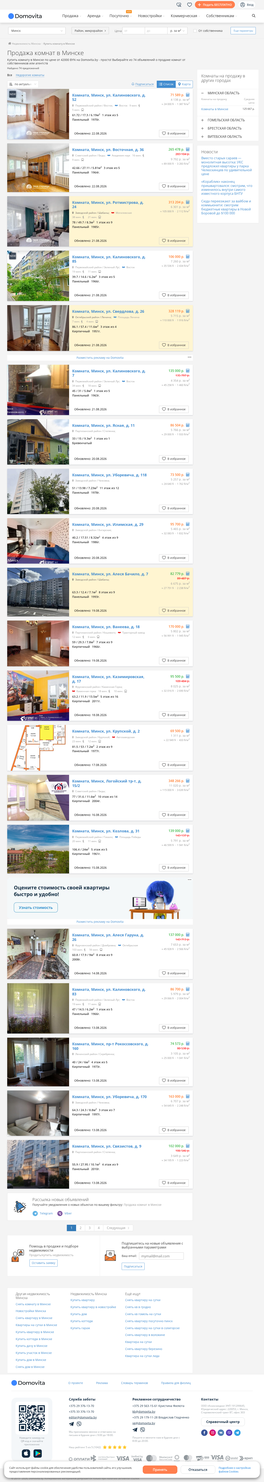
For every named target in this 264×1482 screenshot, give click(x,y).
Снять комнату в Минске (33, 1304)
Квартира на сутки (138, 1342)
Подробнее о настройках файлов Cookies (235, 1469)
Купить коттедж (82, 1321)
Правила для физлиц (176, 1383)
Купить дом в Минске (31, 1360)
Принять (160, 1469)
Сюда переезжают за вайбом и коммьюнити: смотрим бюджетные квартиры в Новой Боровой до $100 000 (226, 207)
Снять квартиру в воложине (145, 1335)
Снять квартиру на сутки (142, 1300)
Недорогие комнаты (30, 75)
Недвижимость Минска (26, 43)
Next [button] (64, 114)
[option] (38, 114)
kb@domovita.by (143, 1411)
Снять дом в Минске (30, 1367)
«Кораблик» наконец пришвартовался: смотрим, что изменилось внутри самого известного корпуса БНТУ (226, 187)
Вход (250, 5)
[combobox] (37, 30)
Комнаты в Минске (214, 109)
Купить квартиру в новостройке (93, 1307)
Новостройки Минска (31, 1311)
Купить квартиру (83, 1300)
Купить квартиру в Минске (35, 1332)
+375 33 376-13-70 (81, 1411)
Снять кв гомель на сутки (143, 1314)
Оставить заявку (43, 1263)
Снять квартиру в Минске (34, 1318)
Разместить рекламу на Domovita (100, 358)
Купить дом (79, 1314)
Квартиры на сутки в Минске (36, 1325)
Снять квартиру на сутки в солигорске (152, 1328)
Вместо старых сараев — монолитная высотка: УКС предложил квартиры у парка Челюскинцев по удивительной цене (226, 166)
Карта (186, 84)
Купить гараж (80, 1328)
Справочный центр (223, 1421)
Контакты (209, 1399)
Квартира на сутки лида (142, 1356)
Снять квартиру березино (143, 1349)
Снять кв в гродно (138, 1307)
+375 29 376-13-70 (81, 1406)
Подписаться (133, 1266)
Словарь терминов (134, 1383)
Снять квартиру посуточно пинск (149, 1321)
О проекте (75, 1383)
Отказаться (198, 1469)
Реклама (102, 1383)
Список (168, 84)
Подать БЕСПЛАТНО (217, 5)
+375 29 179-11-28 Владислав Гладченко (160, 1417)
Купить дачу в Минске (31, 1346)
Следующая (116, 1228)
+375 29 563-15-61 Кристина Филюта (158, 1406)
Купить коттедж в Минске (34, 1339)
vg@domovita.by (143, 1423)
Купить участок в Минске (34, 1353)
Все (9, 75)
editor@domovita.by (83, 1417)
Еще (243, 30)
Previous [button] (12, 114)
